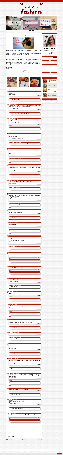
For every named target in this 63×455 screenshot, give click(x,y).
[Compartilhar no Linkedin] (25, 72)
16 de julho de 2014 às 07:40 (15, 118)
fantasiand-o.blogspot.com (12, 199)
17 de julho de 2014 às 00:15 (15, 399)
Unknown (10, 222)
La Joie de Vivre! (11, 332)
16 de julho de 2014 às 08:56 (14, 133)
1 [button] (29, 30)
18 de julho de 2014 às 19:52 (18, 246)
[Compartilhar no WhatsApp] (27, 72)
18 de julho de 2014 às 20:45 (18, 407)
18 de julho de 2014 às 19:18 (18, 142)
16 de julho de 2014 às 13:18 (14, 266)
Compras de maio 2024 (14, 23)
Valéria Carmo (11, 104)
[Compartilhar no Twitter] (22, 72)
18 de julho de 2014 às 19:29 (18, 187)
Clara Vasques (11, 193)
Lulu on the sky (11, 291)
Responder (39, 95)
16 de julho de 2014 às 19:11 (16, 332)
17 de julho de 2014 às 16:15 (15, 413)
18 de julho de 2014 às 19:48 (18, 216)
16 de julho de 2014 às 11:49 (14, 222)
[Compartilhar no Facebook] (20, 72)
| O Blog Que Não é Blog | (12, 154)
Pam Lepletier (11, 180)
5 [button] (32, 30)
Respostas (10, 96)
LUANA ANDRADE (11, 373)
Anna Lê (10, 148)
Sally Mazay (10, 266)
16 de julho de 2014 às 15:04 (14, 304)
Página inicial (24, 439)
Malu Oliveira (10, 358)
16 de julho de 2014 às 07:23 (15, 104)
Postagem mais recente (9, 439)
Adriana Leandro (13, 112)
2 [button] (30, 30)
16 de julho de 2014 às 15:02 (15, 291)
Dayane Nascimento (12, 343)
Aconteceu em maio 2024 (31, 23)
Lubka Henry (10, 252)
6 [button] (33, 30)
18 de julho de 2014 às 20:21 (18, 337)
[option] (14, 23)
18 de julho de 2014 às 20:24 (18, 352)
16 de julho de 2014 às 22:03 (15, 358)
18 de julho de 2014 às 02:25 (18, 112)
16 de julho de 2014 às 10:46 (15, 180)
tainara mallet (11, 118)
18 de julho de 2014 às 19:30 (18, 203)
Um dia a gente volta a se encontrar (51, 89)
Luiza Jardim (10, 399)
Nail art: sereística (50, 93)
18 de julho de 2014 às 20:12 (18, 285)
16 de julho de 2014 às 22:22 (16, 373)
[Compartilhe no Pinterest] (23, 72)
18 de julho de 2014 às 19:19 (18, 158)
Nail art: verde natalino (50, 79)
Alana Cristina (11, 413)
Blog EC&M (10, 138)
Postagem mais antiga (39, 439)
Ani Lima (10, 133)
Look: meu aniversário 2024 (48, 23)
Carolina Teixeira (11, 278)
